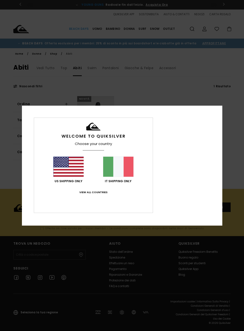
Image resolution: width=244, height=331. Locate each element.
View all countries (93, 192)
